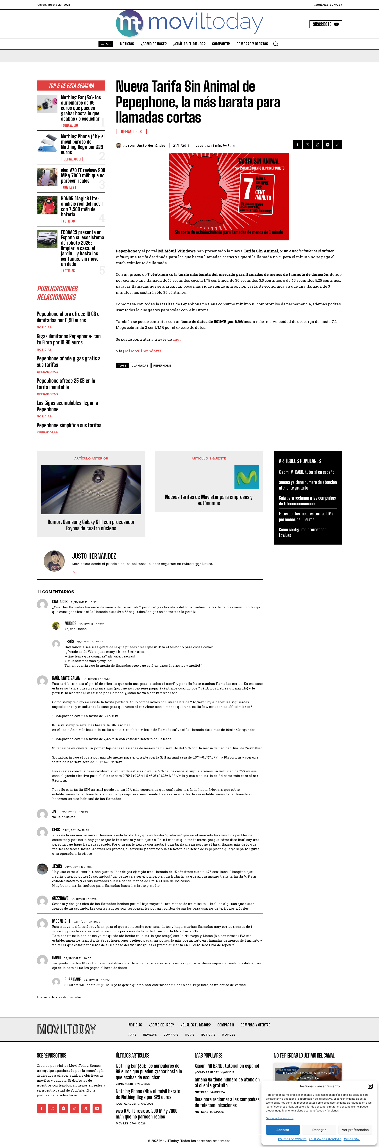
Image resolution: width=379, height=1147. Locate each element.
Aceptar (282, 1130)
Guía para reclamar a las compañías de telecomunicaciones (227, 1102)
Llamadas (140, 365)
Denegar (319, 1130)
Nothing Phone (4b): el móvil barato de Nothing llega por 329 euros (83, 144)
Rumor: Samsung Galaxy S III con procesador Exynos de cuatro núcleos (91, 525)
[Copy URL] (337, 144)
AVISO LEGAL (352, 1139)
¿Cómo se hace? (207, 1072)
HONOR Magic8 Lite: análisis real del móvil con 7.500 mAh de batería (82, 206)
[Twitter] (307, 144)
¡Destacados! (72, 159)
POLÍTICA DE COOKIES (292, 1139)
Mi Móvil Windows (143, 350)
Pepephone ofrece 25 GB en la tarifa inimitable (66, 384)
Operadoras (47, 371)
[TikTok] (74, 1108)
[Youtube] (97, 1108)
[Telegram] (327, 144)
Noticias (69, 221)
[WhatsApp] (317, 144)
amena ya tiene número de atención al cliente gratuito (227, 1082)
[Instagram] (52, 1108)
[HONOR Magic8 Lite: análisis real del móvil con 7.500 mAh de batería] (47, 205)
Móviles (68, 187)
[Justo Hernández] (119, 145)
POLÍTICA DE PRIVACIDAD (325, 1139)
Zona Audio (70, 125)
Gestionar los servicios (279, 1118)
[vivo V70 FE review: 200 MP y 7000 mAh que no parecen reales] (47, 177)
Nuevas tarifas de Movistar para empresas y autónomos (208, 500)
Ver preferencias (355, 1130)
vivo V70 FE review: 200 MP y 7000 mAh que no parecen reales (83, 175)
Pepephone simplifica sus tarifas (69, 425)
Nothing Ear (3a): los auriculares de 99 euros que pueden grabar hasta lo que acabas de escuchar (81, 108)
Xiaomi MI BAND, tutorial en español (307, 472)
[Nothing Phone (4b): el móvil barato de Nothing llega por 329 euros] (47, 143)
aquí (177, 339)
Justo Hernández (151, 146)
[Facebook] (297, 144)
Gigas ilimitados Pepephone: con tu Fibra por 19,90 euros (69, 339)
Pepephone (162, 365)
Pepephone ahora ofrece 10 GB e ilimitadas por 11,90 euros (68, 317)
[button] (370, 1086)
